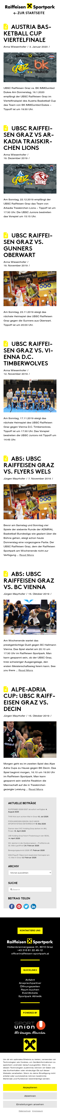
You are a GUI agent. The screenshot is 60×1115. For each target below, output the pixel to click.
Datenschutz (25, 1111)
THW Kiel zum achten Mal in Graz (22, 816)
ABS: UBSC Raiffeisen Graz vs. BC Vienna (29, 581)
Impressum (37, 1111)
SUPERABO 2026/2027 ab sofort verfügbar (26, 809)
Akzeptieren (30, 1087)
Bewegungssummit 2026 (18, 850)
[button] (30, 979)
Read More (26, 555)
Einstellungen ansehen (30, 1104)
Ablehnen (30, 1095)
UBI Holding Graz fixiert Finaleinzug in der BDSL (28, 836)
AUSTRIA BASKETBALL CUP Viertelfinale (27, 33)
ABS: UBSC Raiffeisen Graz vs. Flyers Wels (29, 465)
